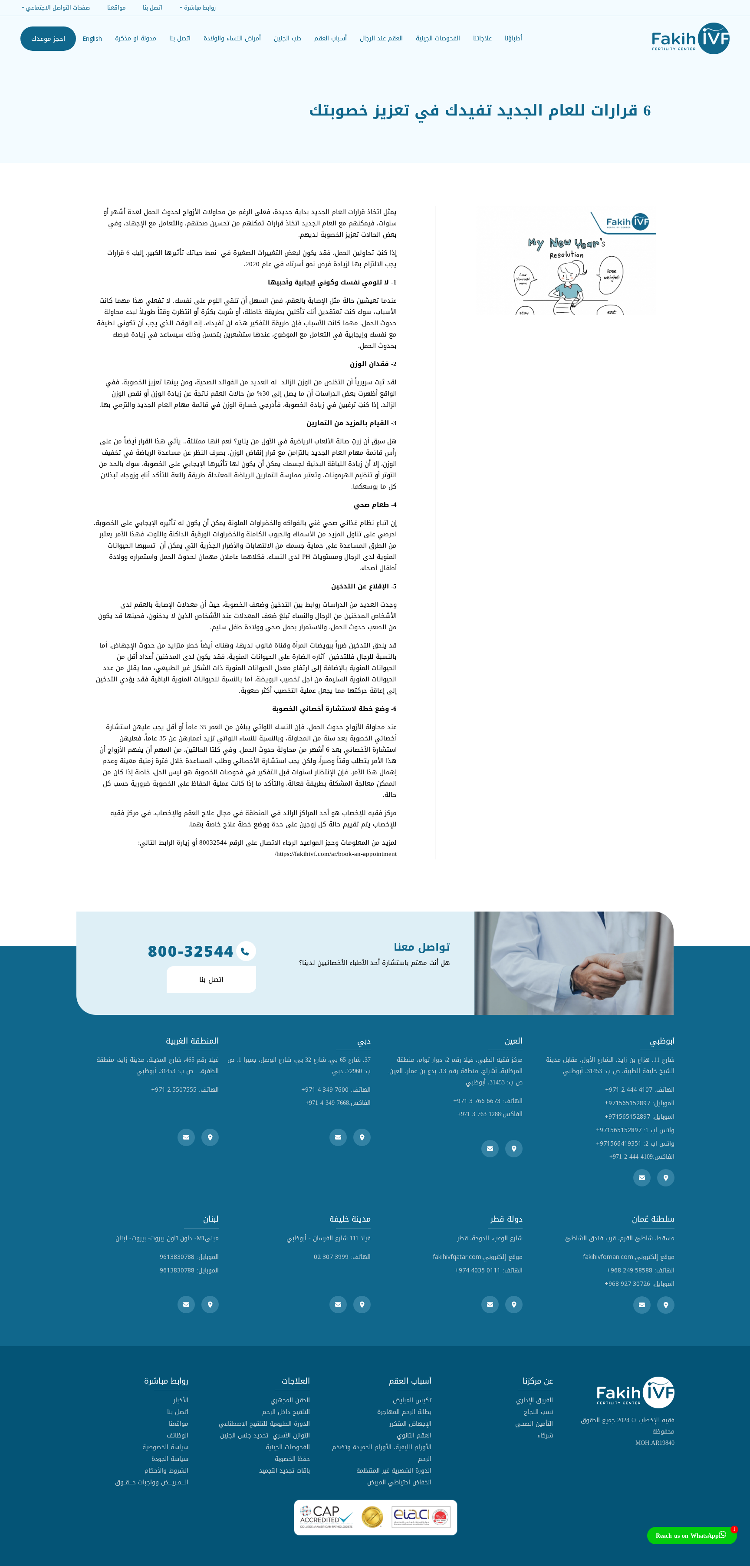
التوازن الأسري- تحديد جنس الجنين (265, 1435)
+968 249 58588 (629, 1270)
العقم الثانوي (414, 1435)
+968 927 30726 (627, 1283)
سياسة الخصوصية (165, 1447)
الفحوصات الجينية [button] (438, 38)
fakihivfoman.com (608, 1256)
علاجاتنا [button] (482, 38)
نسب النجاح (538, 1412)
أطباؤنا (513, 38)
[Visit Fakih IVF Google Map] (665, 1177)
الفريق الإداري (534, 1400)
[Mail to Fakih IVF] (642, 1177)
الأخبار (180, 1400)
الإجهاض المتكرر (410, 1424)
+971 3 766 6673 (476, 1101)
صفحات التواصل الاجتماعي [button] (58, 7)
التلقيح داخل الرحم (286, 1412)
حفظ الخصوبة (292, 1459)
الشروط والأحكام (166, 1471)
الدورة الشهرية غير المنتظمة (393, 1471)
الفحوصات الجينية (288, 1447)
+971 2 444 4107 (628, 1089)
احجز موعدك (48, 39)
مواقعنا (178, 1424)
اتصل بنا (180, 38)
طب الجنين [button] (287, 38)
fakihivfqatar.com (457, 1256)
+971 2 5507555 (174, 1089)
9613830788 (177, 1256)
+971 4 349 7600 (325, 1089)
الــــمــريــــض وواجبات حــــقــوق (151, 1482)
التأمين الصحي (534, 1424)
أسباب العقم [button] (330, 38)
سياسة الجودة (169, 1459)
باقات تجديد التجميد (284, 1471)
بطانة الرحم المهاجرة (404, 1412)
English (92, 38)
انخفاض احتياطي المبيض (399, 1482)
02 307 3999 (331, 1256)
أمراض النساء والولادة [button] (232, 38)
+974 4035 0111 (477, 1270)
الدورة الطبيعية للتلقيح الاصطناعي (264, 1424)
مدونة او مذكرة (135, 38)
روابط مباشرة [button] (199, 7)
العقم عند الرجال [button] (381, 38)
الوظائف (177, 1435)
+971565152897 (627, 1103)
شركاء (545, 1435)
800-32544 (191, 951)
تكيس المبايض (412, 1400)
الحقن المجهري (290, 1400)
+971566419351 (618, 1143)
